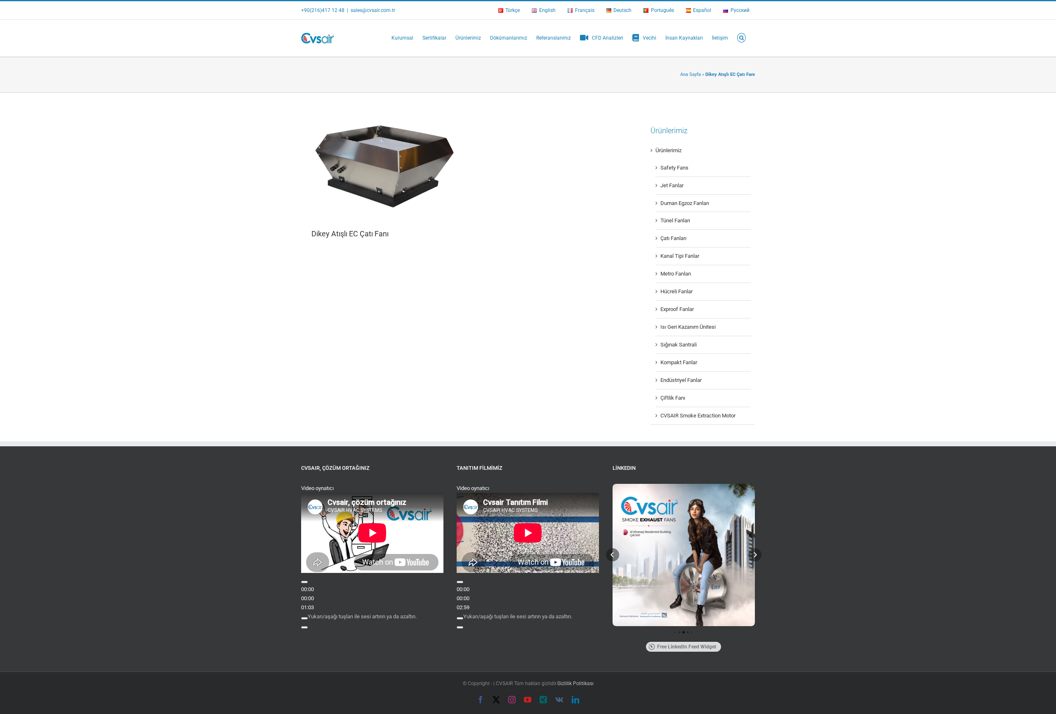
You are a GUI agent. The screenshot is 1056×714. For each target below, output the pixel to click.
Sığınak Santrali (678, 345)
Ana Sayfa (690, 74)
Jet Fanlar (672, 185)
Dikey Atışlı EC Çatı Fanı (350, 233)
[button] (741, 37)
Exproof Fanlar (677, 309)
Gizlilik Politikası (575, 683)
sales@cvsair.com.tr (373, 10)
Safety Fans (674, 168)
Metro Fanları (675, 274)
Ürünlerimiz (668, 150)
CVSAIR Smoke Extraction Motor (697, 415)
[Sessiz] (304, 618)
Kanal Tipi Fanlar (679, 256)
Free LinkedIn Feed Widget (686, 647)
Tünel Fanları (675, 220)
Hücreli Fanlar (676, 291)
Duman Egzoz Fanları (684, 203)
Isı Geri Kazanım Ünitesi (688, 327)
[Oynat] (304, 582)
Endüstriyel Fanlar (681, 380)
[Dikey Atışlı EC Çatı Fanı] (380, 165)
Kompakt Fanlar (678, 362)
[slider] (362, 616)
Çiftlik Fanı (672, 398)
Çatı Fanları (673, 238)
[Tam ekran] (304, 627)
